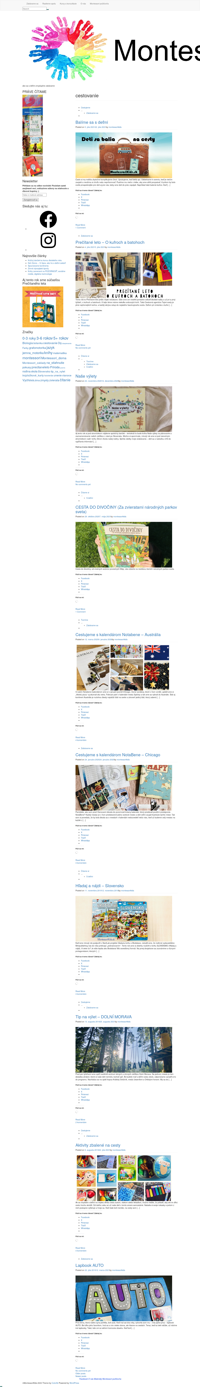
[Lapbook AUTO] (124, 1298)
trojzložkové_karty (33, 375)
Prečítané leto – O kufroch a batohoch (110, 242)
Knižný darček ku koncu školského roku (45, 260)
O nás (83, 3)
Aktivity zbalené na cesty (98, 1145)
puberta (62, 368)
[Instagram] (48, 249)
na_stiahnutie (55, 362)
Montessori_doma (53, 358)
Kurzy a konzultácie (68, 3)
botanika (38, 343)
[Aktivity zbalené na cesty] (124, 1177)
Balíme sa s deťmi (92, 122)
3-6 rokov (44, 338)
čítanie (65, 379)
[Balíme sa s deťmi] (124, 155)
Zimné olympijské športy (38, 268)
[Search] (48, 9)
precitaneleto (41, 367)
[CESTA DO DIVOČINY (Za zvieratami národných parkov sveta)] (124, 544)
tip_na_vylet (58, 371)
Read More (80, 224)
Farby (25, 348)
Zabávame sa (32, 3)
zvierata (54, 380)
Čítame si (85, 356)
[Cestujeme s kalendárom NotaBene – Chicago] (124, 787)
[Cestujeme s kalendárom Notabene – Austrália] (124, 667)
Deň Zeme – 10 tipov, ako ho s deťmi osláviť (47, 263)
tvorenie (48, 375)
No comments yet (83, 347)
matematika (60, 353)
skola (34, 371)
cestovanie (50, 343)
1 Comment (81, 227)
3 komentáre (81, 862)
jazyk (51, 347)
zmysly (44, 380)
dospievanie (66, 343)
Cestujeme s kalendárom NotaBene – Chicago (118, 754)
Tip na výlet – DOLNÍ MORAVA (104, 1017)
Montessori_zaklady (34, 362)
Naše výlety (86, 376)
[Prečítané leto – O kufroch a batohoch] (124, 275)
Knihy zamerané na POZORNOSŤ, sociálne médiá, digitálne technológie (46, 272)
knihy (48, 352)
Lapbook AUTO (90, 1265)
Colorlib (55, 1383)
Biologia (27, 343)
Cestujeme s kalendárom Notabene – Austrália (118, 634)
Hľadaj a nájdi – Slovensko (100, 885)
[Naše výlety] (124, 408)
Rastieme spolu (49, 3)
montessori (31, 357)
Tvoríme (89, 361)
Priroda (55, 367)
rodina (26, 371)
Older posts (80, 1373)
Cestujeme (85, 107)
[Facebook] (48, 228)
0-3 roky (29, 338)
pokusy (26, 367)
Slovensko (44, 371)
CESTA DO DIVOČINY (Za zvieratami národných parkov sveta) (126, 509)
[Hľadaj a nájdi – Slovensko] (124, 918)
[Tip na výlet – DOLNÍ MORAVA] (124, 1049)
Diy (60, 343)
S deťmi (89, 366)
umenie (58, 375)
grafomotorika (37, 348)
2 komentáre (81, 1122)
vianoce (66, 375)
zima (37, 380)
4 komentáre (81, 740)
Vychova (28, 380)
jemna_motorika (33, 352)
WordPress (74, 1383)
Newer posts (81, 1376)
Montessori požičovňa (99, 3)
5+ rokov (60, 338)
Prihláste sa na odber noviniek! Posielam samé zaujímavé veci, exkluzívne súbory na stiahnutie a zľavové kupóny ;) (45, 188)
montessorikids (115, 127)
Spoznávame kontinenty (38, 265)
